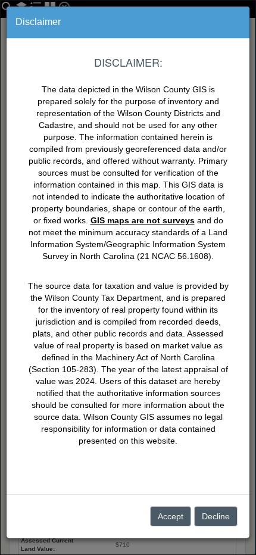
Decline (216, 516)
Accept (170, 516)
